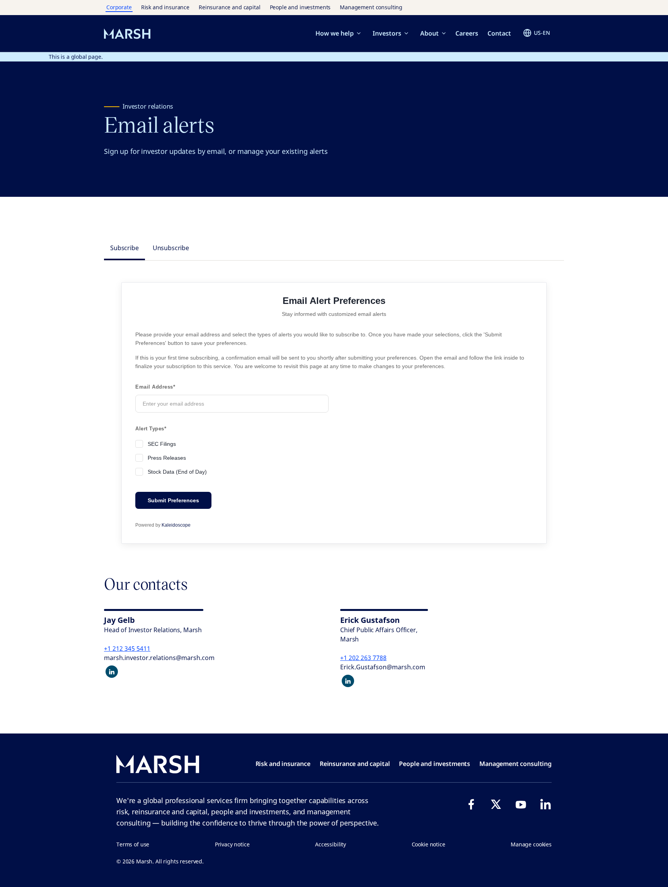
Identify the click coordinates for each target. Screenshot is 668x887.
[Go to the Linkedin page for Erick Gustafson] (348, 681)
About (429, 33)
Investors (387, 33)
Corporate (119, 7)
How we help (334, 33)
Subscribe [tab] (124, 248)
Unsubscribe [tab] (171, 248)
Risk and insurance (165, 7)
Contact (499, 33)
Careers (466, 33)
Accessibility (330, 844)
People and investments (300, 7)
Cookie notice (428, 844)
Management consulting (371, 7)
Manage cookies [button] (531, 844)
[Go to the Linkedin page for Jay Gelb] (112, 671)
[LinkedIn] (545, 804)
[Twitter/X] (496, 804)
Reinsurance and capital (230, 7)
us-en (542, 32)
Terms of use (132, 844)
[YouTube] (520, 804)
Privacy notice (232, 844)
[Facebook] (471, 804)
